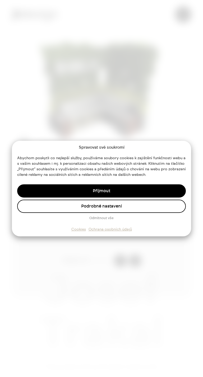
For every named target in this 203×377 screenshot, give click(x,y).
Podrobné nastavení (101, 206)
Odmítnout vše (101, 218)
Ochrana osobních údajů (110, 229)
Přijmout (101, 191)
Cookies (78, 229)
